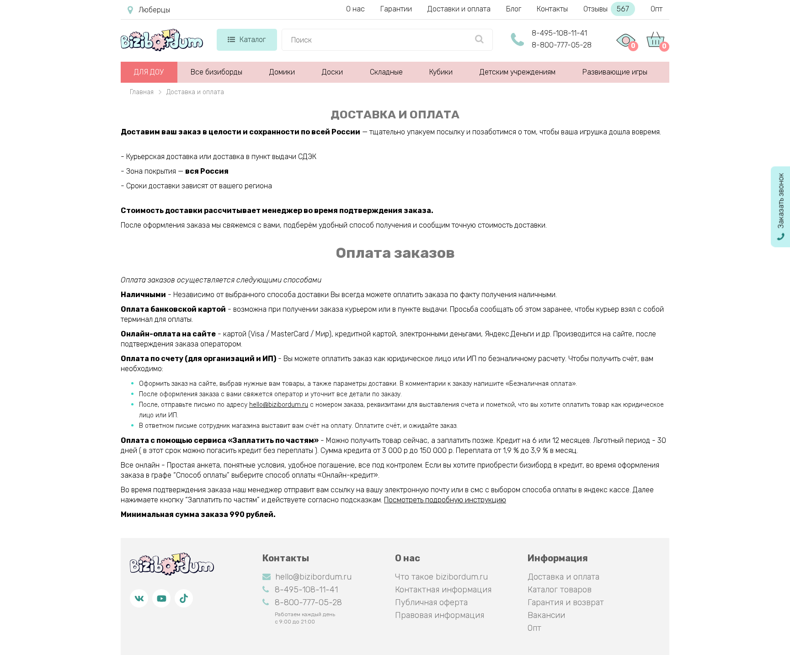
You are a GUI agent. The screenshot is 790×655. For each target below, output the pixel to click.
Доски (332, 72)
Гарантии (396, 9)
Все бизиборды (216, 72)
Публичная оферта (431, 602)
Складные (386, 72)
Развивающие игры (614, 72)
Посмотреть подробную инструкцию (445, 499)
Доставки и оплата (459, 9)
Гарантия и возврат (566, 602)
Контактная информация (443, 590)
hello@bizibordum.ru (278, 405)
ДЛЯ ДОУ (149, 72)
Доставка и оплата (563, 577)
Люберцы (154, 9)
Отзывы (606, 9)
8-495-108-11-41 (559, 33)
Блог (513, 9)
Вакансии (546, 615)
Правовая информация (439, 615)
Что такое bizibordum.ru (441, 577)
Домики (282, 72)
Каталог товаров (560, 590)
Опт (656, 9)
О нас (355, 9)
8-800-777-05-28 (562, 45)
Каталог (253, 39)
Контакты (552, 9)
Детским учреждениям (517, 72)
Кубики (441, 72)
